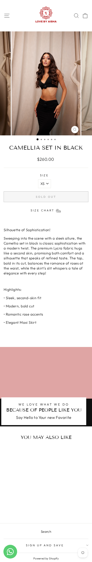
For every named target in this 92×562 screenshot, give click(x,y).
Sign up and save (45, 545)
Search (46, 531)
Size (44, 175)
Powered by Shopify (46, 558)
